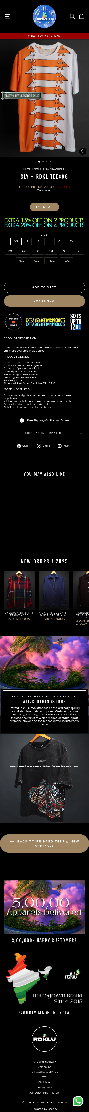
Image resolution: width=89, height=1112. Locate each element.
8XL (78, 251)
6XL (51, 251)
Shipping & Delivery (44, 1062)
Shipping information (44, 433)
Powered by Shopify (44, 1108)
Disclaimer (44, 1082)
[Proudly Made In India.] (44, 979)
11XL (51, 260)
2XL (72, 241)
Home (26, 169)
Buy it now (44, 301)
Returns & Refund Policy (44, 1072)
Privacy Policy (44, 1087)
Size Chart (44, 207)
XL (59, 241)
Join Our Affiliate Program (44, 1093)
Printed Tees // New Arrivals (48, 169)
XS (16, 241)
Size (44, 235)
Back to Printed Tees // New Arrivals (48, 843)
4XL (24, 251)
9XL (21, 260)
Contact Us (44, 1067)
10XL (36, 260)
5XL (37, 251)
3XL (10, 251)
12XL (66, 260)
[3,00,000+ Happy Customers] (44, 907)
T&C (44, 1077)
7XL (64, 251)
